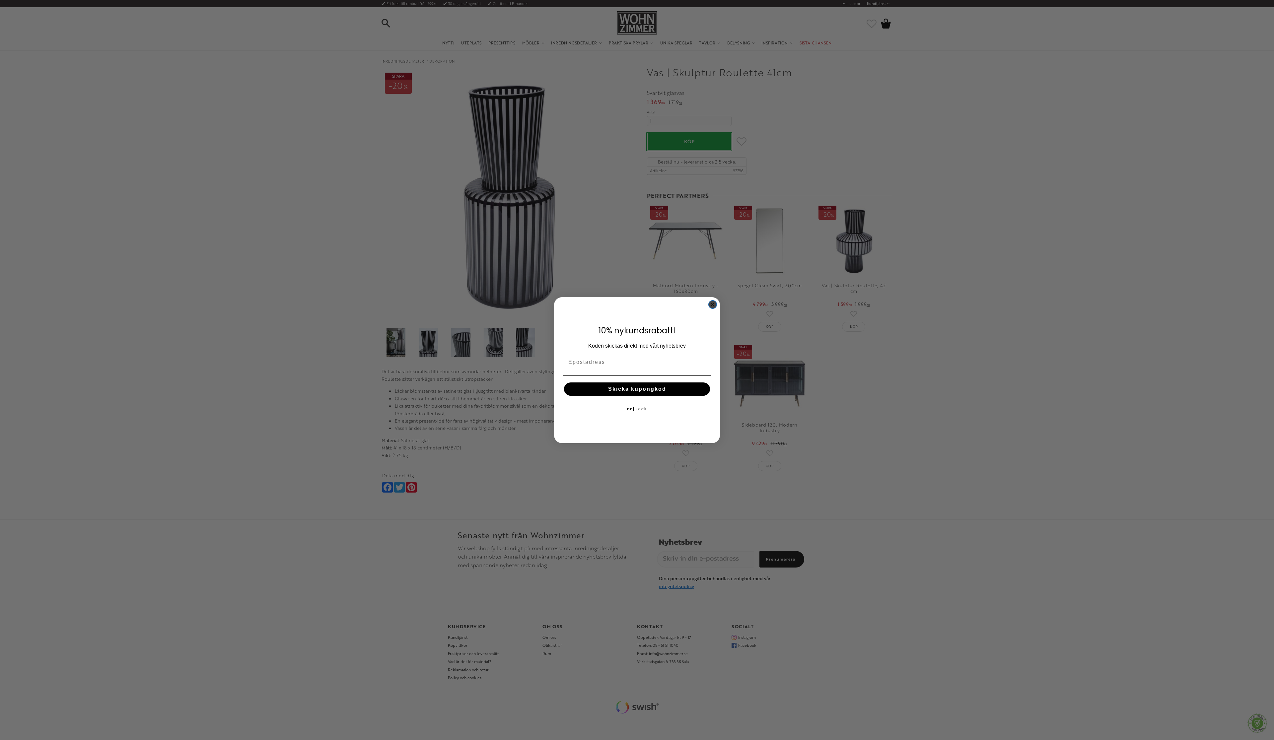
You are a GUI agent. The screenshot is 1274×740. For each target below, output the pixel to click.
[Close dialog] (713, 304)
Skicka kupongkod (637, 388)
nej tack (637, 408)
